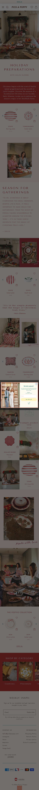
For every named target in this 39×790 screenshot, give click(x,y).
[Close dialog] (36, 384)
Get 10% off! (29, 399)
